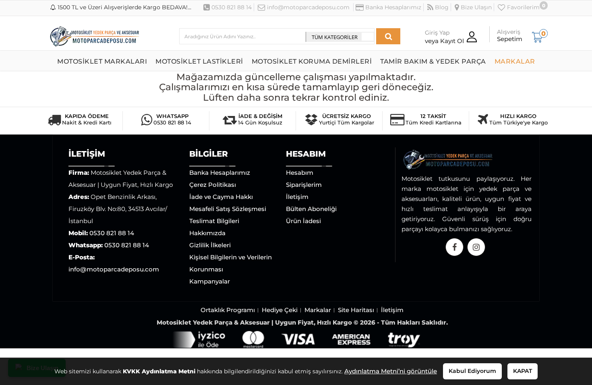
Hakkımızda (207, 233)
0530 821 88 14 (231, 7)
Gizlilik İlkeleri (210, 245)
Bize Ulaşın (475, 7)
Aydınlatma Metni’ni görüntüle (390, 371)
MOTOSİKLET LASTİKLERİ (199, 61)
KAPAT (522, 371)
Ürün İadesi (303, 221)
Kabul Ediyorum (472, 371)
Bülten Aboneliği (311, 209)
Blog (441, 7)
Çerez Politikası (212, 184)
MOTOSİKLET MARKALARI (102, 61)
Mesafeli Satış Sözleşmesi (227, 209)
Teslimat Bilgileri (214, 221)
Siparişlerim (304, 184)
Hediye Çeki (280, 310)
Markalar (317, 310)
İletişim (297, 197)
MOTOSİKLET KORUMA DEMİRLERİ (312, 61)
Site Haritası (356, 310)
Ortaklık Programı (228, 310)
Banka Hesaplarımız (392, 7)
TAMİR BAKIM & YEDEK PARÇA (433, 61)
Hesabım (299, 172)
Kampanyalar (209, 281)
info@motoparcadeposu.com (307, 7)
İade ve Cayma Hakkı (221, 197)
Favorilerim (522, 7)
